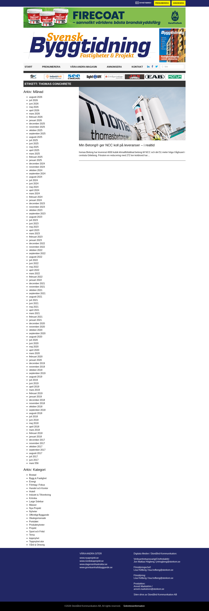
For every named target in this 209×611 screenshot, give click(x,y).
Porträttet (33, 521)
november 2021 (37, 287)
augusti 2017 (35, 453)
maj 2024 (34, 187)
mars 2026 (34, 113)
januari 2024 (35, 200)
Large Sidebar (36, 501)
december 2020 (37, 323)
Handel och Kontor (38, 488)
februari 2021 (36, 317)
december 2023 (37, 203)
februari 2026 (36, 117)
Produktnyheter (37, 525)
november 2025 (37, 127)
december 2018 (37, 400)
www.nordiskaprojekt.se (92, 561)
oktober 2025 (35, 130)
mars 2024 (34, 193)
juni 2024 (34, 183)
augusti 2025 (35, 137)
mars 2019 (34, 390)
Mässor (33, 505)
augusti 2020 (35, 336)
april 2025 (34, 150)
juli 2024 (33, 180)
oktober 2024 (35, 170)
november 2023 (37, 207)
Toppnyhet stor (36, 541)
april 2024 (34, 190)
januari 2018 (35, 436)
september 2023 (37, 213)
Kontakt (137, 67)
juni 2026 (34, 103)
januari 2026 (35, 120)
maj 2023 (34, 227)
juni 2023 (34, 223)
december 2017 (37, 440)
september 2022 (37, 253)
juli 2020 (33, 340)
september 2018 (37, 410)
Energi (32, 481)
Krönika (33, 498)
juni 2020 (34, 343)
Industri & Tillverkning (40, 495)
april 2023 (34, 230)
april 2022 (34, 270)
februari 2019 (36, 393)
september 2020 (37, 333)
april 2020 (34, 350)
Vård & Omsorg (37, 545)
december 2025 (37, 123)
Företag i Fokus (37, 485)
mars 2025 (34, 153)
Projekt (32, 528)
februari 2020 (36, 356)
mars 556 (34, 463)
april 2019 (34, 386)
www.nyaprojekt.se (89, 558)
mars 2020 (34, 353)
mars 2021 (34, 313)
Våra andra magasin (83, 67)
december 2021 (37, 283)
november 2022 (37, 247)
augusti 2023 (35, 217)
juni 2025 (34, 143)
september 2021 (37, 293)
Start (28, 67)
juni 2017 (34, 460)
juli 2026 (33, 100)
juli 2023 (33, 220)
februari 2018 (36, 433)
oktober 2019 (35, 370)
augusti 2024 (35, 177)
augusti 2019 (35, 376)
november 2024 (37, 167)
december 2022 (37, 243)
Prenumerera (162, 3)
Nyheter (33, 511)
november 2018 (37, 403)
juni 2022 (34, 263)
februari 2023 (36, 237)
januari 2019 (35, 396)
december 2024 (37, 163)
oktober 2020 (35, 330)
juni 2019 (34, 383)
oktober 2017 (35, 446)
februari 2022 (36, 277)
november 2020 (37, 326)
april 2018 (34, 426)
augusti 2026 (35, 97)
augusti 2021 (35, 296)
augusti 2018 (35, 413)
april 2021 (34, 310)
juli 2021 (33, 300)
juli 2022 (33, 260)
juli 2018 (33, 416)
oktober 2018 (35, 406)
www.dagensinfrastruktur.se (93, 564)
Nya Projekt (35, 508)
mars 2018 (34, 430)
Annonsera (178, 3)
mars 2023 (34, 233)
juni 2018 (34, 420)
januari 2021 (35, 320)
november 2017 (37, 443)
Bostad (32, 475)
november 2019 (37, 366)
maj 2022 (34, 267)
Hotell (32, 491)
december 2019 (37, 363)
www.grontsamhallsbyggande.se (96, 567)
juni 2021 (34, 303)
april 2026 (34, 110)
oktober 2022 (35, 250)
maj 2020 (34, 346)
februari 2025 (36, 157)
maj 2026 (34, 107)
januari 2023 (35, 240)
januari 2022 (35, 280)
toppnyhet (34, 538)
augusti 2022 (35, 257)
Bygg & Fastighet (37, 478)
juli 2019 (33, 380)
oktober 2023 (35, 210)
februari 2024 (36, 197)
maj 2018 (34, 423)
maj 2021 (34, 307)
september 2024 (37, 173)
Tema (32, 535)
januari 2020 (35, 360)
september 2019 (37, 373)
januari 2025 (35, 160)
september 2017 (37, 450)
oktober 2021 (35, 290)
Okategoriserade (37, 518)
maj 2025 (34, 147)
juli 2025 (33, 140)
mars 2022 (34, 273)
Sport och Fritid (37, 531)
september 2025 (37, 133)
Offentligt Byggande (39, 515)
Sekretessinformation (134, 606)
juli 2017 (33, 456)
